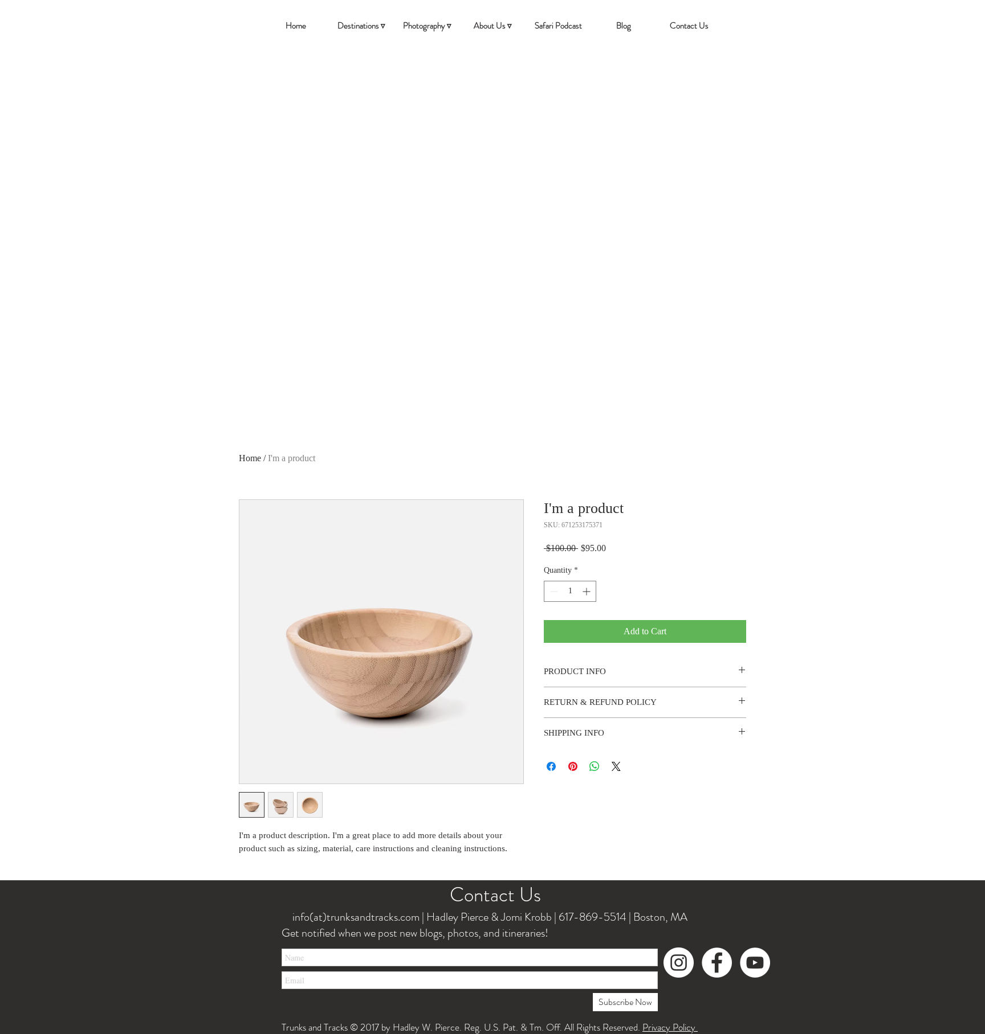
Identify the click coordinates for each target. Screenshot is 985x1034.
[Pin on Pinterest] (573, 766)
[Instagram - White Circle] (679, 962)
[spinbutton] (570, 591)
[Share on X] (616, 766)
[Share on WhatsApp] (594, 766)
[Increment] (587, 591)
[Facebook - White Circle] (717, 962)
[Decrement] (553, 591)
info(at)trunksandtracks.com (355, 917)
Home (250, 458)
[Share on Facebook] (551, 766)
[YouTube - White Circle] (755, 962)
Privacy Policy (670, 1027)
